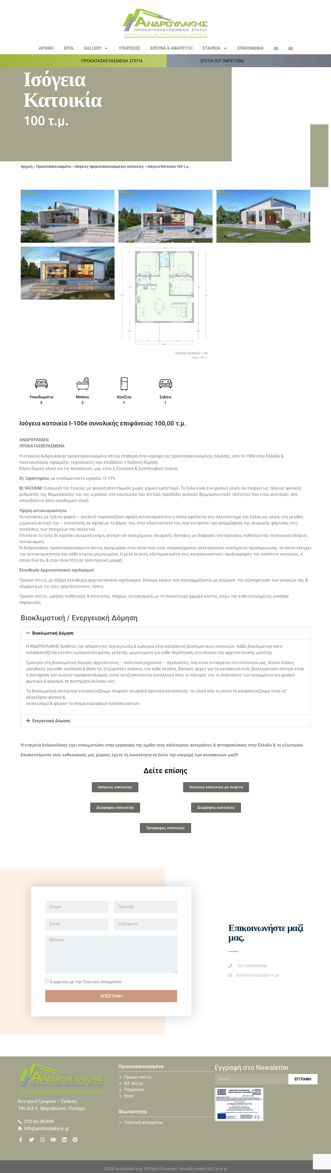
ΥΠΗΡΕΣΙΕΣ (129, 48)
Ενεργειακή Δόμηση (51, 720)
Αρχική (27, 166)
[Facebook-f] (20, 1139)
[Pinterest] (75, 1139)
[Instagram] (42, 1139)
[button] (115, 61)
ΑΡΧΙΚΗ (46, 48)
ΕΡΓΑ (68, 48)
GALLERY (93, 48)
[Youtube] (53, 1139)
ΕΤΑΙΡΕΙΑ (212, 48)
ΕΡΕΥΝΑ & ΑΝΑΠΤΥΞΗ (171, 48)
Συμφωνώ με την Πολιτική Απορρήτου (86, 981)
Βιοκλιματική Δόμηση (52, 633)
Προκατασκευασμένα (53, 166)
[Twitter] (31, 1139)
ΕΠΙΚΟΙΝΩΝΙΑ (251, 48)
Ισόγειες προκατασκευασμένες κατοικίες (109, 166)
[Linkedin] (64, 1139)
